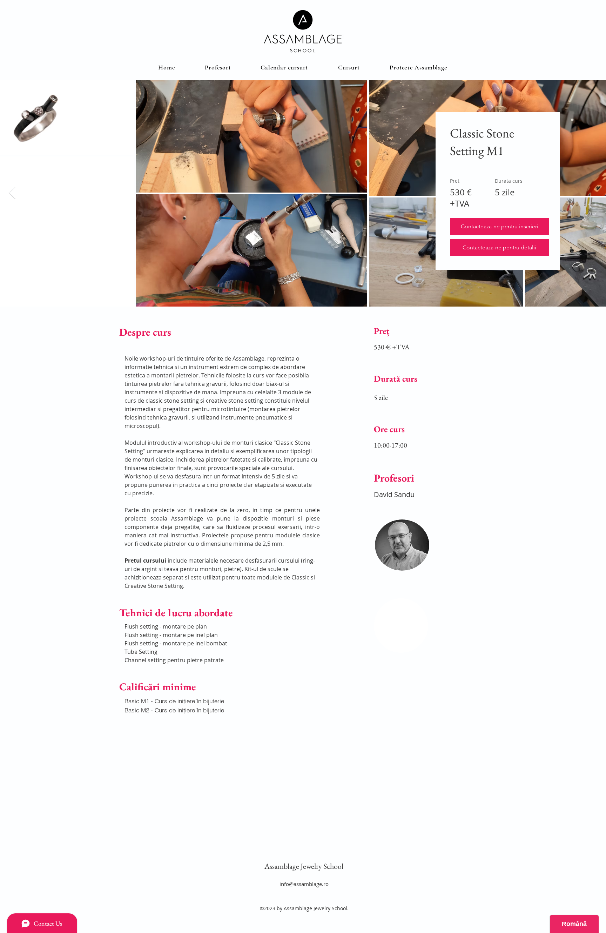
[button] (348, 67)
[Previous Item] (12, 193)
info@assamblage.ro (304, 883)
